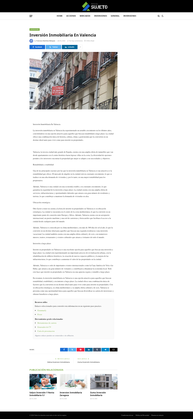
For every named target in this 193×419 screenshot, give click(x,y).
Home (60, 16)
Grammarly (41, 310)
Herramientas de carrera (46, 323)
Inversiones (100, 16)
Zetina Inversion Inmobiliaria (58, 362)
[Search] (158, 16)
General (115, 16)
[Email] (21, 143)
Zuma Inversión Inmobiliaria (89, 362)
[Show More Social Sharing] (80, 47)
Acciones (71, 16)
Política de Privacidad (142, 415)
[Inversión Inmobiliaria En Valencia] (73, 80)
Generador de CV (44, 327)
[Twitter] (21, 126)
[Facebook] (21, 120)
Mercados (85, 16)
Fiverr (39, 314)
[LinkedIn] (21, 132)
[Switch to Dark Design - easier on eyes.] (162, 16)
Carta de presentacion (46, 331)
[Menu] (30, 16)
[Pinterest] (21, 137)
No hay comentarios (76, 41)
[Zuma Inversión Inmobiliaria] (103, 381)
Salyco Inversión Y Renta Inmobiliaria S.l (41, 394)
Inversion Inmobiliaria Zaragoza (71, 394)
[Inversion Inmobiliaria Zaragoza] (73, 381)
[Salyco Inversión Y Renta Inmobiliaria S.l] (43, 381)
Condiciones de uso (127, 415)
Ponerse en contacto (157, 415)
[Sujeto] (96, 6)
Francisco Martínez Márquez (45, 41)
